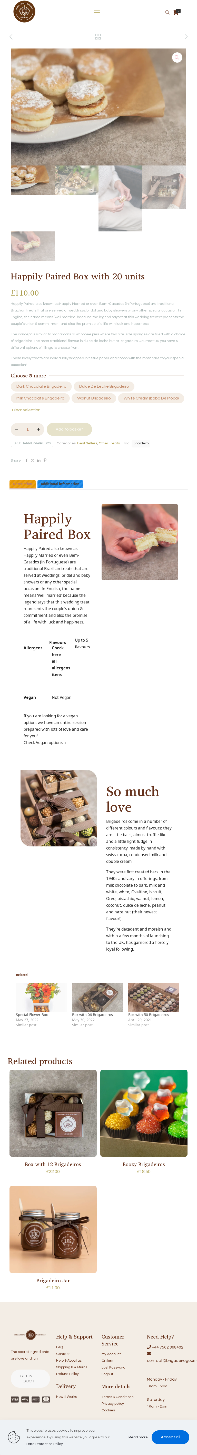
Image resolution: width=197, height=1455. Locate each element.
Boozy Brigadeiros (144, 1164)
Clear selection (26, 410)
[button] (177, 57)
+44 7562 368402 (167, 1347)
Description (22, 484)
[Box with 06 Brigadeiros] (97, 997)
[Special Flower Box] (41, 997)
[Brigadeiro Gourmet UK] (24, 22)
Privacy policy (113, 1403)
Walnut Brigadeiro (94, 398)
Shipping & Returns (71, 1367)
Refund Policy (67, 1374)
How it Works (66, 1397)
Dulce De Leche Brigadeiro (104, 386)
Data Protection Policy (44, 1444)
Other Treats (109, 443)
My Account (111, 1354)
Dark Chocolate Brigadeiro (41, 386)
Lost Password (113, 1367)
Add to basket (69, 429)
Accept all (170, 1437)
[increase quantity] (38, 429)
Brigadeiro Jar (53, 1280)
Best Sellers (87, 443)
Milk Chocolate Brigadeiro (40, 398)
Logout (107, 1374)
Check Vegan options (43, 742)
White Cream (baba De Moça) (151, 398)
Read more (138, 1437)
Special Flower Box (32, 1014)
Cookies (108, 1410)
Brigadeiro (141, 443)
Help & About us (69, 1360)
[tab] (22, 484)
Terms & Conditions (117, 1397)
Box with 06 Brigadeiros (92, 1014)
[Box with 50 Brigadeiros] (153, 997)
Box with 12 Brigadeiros (53, 1164)
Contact (63, 1354)
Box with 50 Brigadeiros (148, 1014)
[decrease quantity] (16, 429)
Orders (107, 1361)
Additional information (60, 484)
